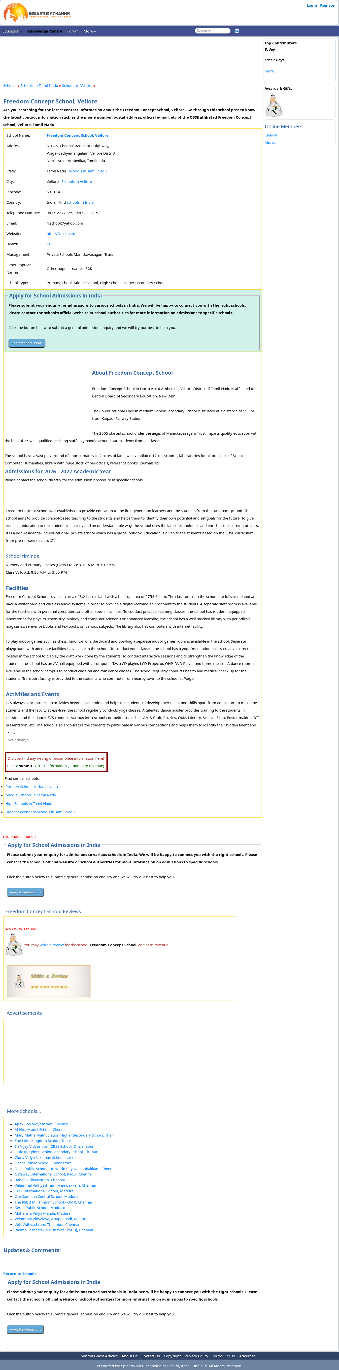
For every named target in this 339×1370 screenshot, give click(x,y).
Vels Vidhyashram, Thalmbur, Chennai (47, 1224)
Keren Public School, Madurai (40, 1207)
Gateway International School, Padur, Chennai (54, 1174)
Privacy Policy (196, 1355)
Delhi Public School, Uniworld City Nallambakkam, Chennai (65, 1168)
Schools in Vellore (77, 85)
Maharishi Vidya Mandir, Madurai (43, 1213)
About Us (129, 1355)
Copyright (172, 1355)
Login (312, 5)
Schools (9, 85)
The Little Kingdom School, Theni (43, 1140)
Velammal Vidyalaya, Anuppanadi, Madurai (51, 1218)
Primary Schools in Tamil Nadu (31, 786)
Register (328, 5)
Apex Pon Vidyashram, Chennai (41, 1123)
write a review (52, 944)
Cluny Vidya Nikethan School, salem (45, 1157)
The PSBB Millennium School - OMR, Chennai (53, 1202)
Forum (73, 31)
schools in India (80, 202)
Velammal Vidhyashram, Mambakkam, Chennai (55, 1185)
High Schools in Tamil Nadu (28, 803)
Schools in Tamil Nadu (39, 85)
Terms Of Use (223, 1355)
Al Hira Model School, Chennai (41, 1129)
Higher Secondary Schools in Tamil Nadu (40, 811)
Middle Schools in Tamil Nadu (30, 794)
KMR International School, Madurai (44, 1190)
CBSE (51, 243)
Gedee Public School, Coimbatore (43, 1162)
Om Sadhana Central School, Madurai (47, 1196)
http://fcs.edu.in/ (61, 233)
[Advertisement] (132, 55)
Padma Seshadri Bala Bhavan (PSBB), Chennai (54, 1229)
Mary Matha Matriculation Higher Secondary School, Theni (65, 1135)
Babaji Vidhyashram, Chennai (40, 1179)
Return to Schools (19, 1273)
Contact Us (150, 1355)
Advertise (247, 1355)
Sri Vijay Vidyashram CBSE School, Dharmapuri (55, 1146)
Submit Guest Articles (99, 1355)
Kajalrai (271, 134)
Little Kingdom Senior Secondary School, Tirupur (56, 1151)
